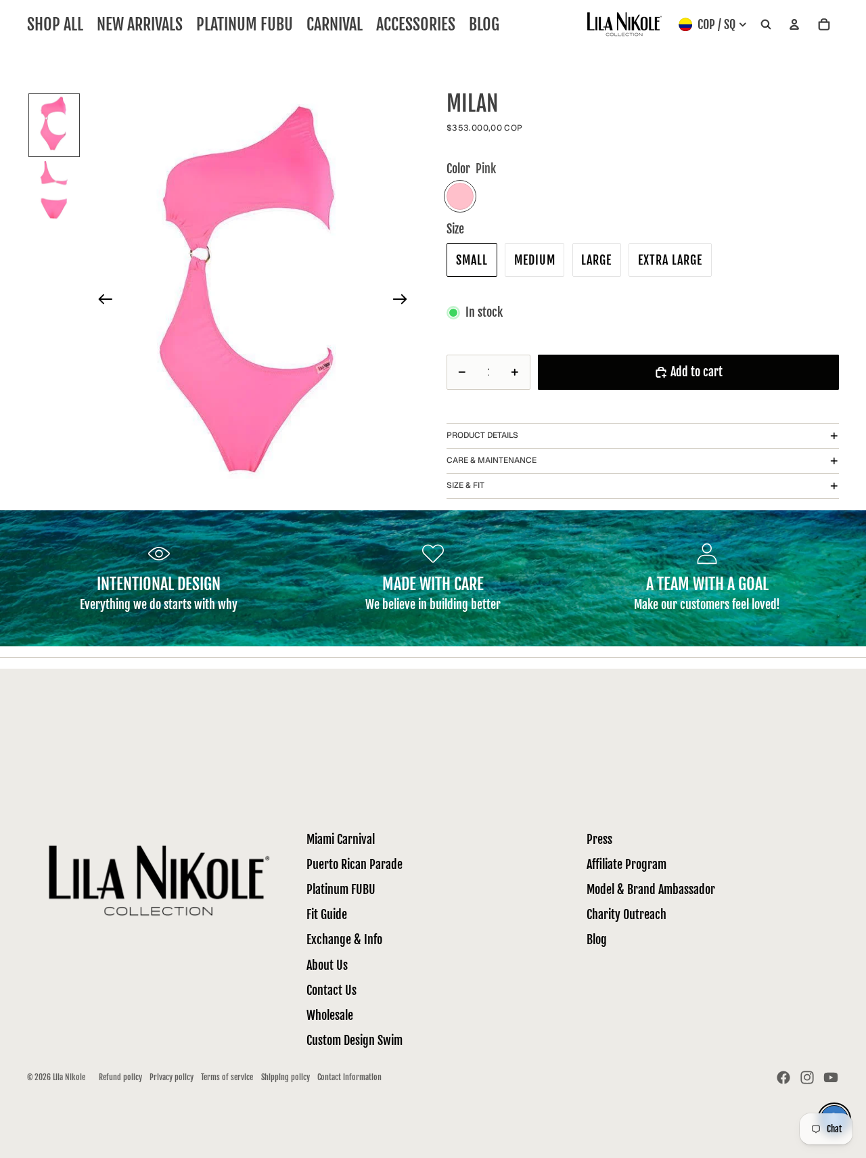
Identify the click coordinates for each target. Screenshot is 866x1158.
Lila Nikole (69, 1077)
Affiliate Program (626, 864)
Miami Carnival (340, 839)
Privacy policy (171, 1077)
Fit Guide (326, 914)
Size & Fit (465, 485)
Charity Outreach (626, 914)
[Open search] (766, 24)
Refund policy (120, 1077)
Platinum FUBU (340, 889)
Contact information (349, 1077)
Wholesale (329, 1015)
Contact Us (331, 990)
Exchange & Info (344, 939)
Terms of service (227, 1077)
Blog (597, 939)
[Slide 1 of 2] (54, 125)
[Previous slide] (101, 301)
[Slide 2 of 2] (54, 191)
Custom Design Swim (354, 1040)
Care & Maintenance (492, 460)
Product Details (482, 435)
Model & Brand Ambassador (651, 889)
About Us (327, 965)
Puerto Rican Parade (354, 864)
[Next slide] (404, 301)
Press (599, 839)
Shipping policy (285, 1077)
